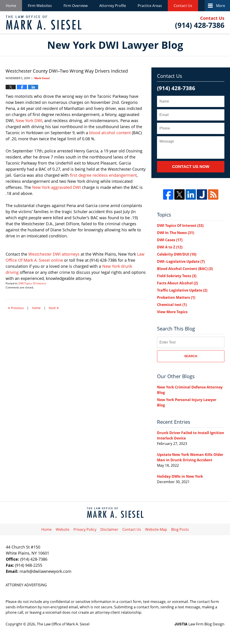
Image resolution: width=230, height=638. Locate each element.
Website (62, 529)
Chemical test (172, 304)
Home (11, 5)
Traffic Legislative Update (182, 290)
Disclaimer (109, 529)
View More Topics (172, 311)
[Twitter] (179, 194)
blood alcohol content (110, 132)
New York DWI (28, 120)
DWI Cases (169, 239)
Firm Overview (76, 5)
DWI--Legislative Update (181, 261)
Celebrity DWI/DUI (176, 254)
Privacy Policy (84, 529)
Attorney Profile (112, 5)
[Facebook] (168, 194)
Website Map (156, 529)
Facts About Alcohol (177, 283)
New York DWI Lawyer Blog (44, 23)
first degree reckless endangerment (103, 175)
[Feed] (213, 194)
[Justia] (202, 194)
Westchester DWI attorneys (54, 254)
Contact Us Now (190, 166)
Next (54, 307)
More (220, 5)
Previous (16, 307)
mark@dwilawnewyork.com (45, 571)
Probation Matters (176, 297)
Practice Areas (150, 5)
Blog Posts (180, 529)
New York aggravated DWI (57, 187)
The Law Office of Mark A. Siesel (63, 624)
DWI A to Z (169, 247)
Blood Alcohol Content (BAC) (185, 268)
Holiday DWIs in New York (180, 476)
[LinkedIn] (191, 194)
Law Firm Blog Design (199, 624)
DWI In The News (175, 232)
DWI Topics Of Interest (32, 283)
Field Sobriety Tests (176, 275)
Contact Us (183, 5)
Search (190, 356)
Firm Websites (40, 5)
